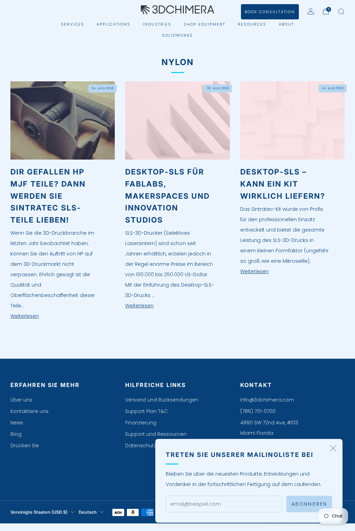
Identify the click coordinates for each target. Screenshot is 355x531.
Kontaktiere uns (29, 411)
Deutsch (88, 512)
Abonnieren (309, 504)
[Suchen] (341, 11)
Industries (157, 24)
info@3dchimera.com (267, 399)
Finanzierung (140, 422)
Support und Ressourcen (156, 434)
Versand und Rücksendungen (161, 399)
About (286, 24)
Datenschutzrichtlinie (150, 445)
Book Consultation (270, 12)
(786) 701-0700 (258, 411)
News (16, 422)
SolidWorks (177, 35)
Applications (113, 24)
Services (72, 24)
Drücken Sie (24, 445)
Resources (252, 24)
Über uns (21, 399)
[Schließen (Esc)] (333, 448)
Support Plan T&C (146, 411)
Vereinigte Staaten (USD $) (39, 512)
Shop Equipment (204, 24)
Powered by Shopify (283, 527)
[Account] (310, 11)
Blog (15, 434)
